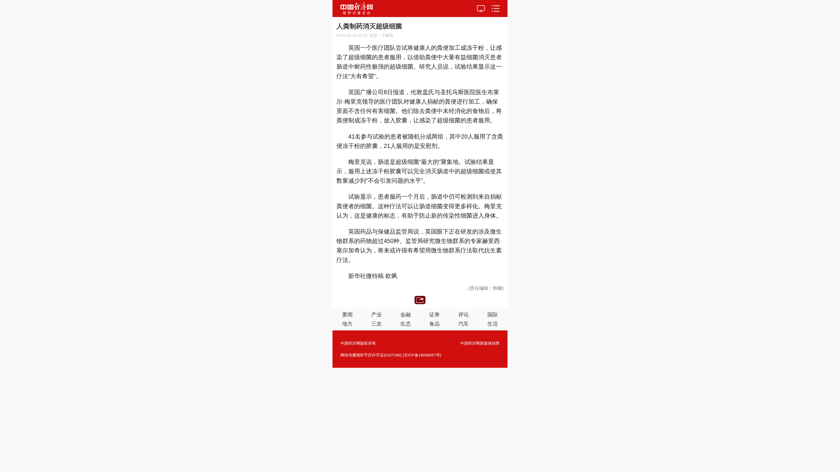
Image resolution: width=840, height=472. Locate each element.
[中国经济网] (356, 8)
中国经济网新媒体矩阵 (480, 343)
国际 (492, 315)
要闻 (347, 315)
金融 (405, 315)
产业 (376, 315)
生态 (405, 324)
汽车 (463, 324)
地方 (347, 324)
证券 (434, 315)
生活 (492, 324)
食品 (434, 324)
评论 (463, 315)
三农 (376, 324)
